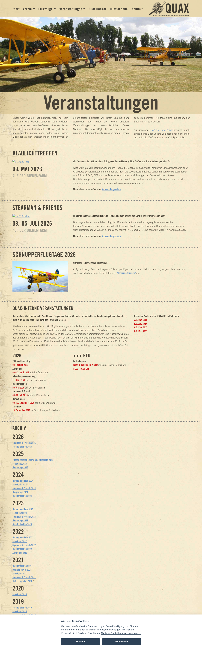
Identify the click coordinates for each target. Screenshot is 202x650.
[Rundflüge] (40, 276)
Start (16, 9)
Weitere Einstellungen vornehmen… (121, 633)
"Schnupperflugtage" (126, 273)
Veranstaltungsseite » (111, 189)
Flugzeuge (45, 9)
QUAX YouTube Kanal (161, 129)
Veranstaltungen (70, 9)
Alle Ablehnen (121, 641)
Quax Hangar (97, 9)
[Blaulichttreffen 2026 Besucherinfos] (20, 161)
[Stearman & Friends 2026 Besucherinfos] (21, 215)
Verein (27, 9)
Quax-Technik (119, 9)
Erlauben (80, 641)
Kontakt (137, 9)
